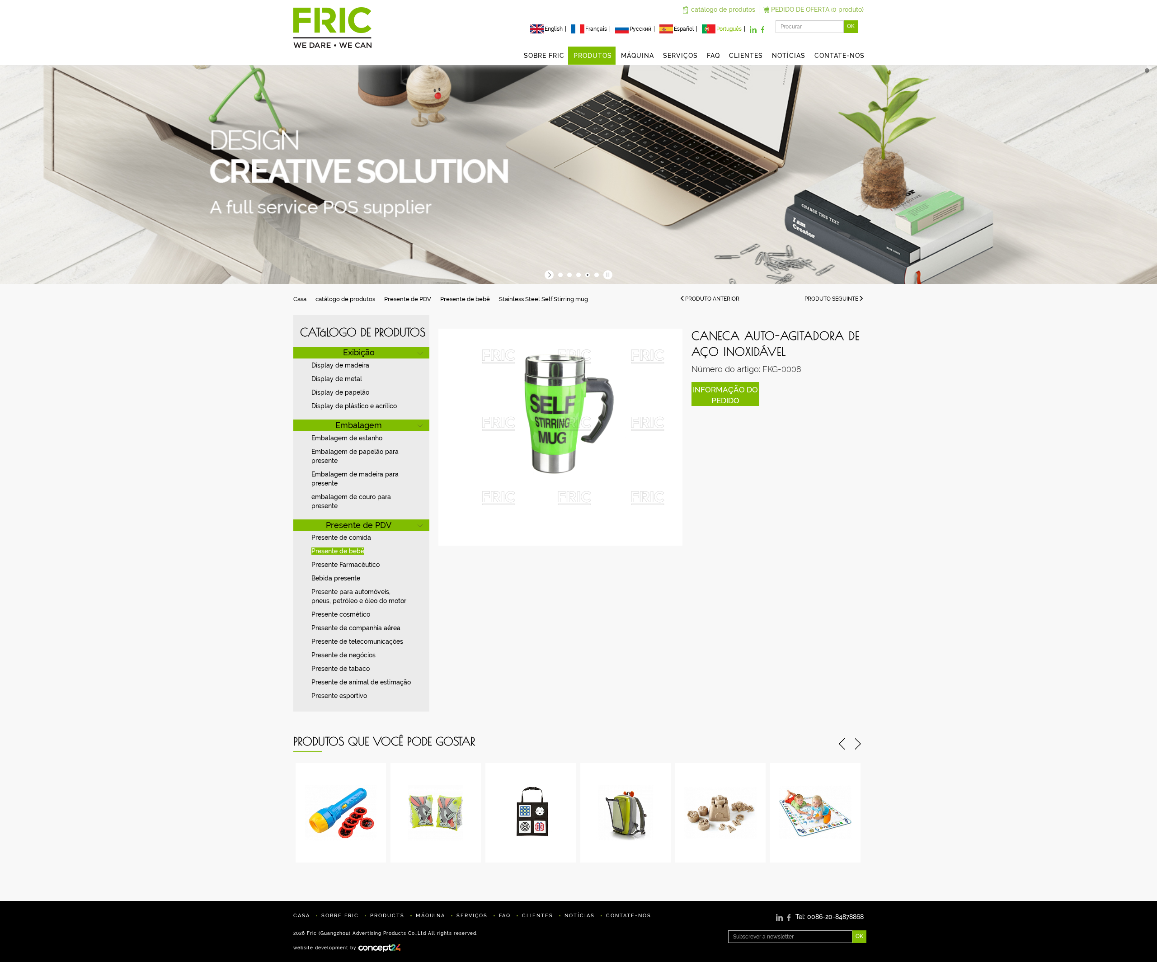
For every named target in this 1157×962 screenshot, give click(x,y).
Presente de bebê (465, 299)
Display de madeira (340, 365)
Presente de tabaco (340, 668)
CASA (301, 916)
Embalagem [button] (358, 425)
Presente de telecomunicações (357, 641)
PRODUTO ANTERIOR (712, 299)
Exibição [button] (359, 352)
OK (851, 26)
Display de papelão (340, 392)
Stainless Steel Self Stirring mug (543, 299)
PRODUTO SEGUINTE (831, 299)
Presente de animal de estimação (361, 682)
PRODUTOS (593, 55)
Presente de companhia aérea (355, 628)
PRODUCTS (387, 916)
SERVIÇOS (680, 55)
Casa (299, 299)
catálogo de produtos (723, 9)
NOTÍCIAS (788, 55)
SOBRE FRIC (544, 55)
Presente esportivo (339, 695)
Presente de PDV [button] (358, 525)
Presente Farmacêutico (345, 564)
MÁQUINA (637, 55)
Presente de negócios (343, 655)
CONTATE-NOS (839, 55)
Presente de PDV (407, 299)
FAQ (713, 55)
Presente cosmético (340, 614)
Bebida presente (335, 578)
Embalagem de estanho (346, 438)
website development (320, 947)
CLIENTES (746, 55)
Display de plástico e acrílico (354, 406)
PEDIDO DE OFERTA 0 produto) (817, 9)
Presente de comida (341, 537)
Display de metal (336, 378)
